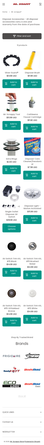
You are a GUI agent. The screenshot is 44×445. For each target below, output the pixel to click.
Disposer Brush (32, 72)
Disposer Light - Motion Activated (32, 207)
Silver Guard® (11, 72)
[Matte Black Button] (4, 206)
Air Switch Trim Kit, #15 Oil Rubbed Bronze (12, 308)
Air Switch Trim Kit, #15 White (32, 307)
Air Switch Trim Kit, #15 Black (12, 260)
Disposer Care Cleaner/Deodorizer (32, 162)
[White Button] (14, 206)
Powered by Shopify (32, 441)
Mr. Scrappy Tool (11, 114)
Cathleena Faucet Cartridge (32, 115)
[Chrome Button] (9, 206)
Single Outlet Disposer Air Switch (11, 214)
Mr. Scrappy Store (17, 441)
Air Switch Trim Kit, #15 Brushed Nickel (32, 261)
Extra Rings (11, 159)
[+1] (19, 206)
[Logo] (22, 4)
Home (4, 12)
